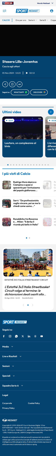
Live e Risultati (9, 356)
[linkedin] (29, 336)
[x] (22, 336)
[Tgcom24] (7, 3)
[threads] (35, 336)
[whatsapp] (16, 336)
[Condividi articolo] (5, 84)
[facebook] (3, 336)
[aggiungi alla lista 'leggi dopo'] (12, 84)
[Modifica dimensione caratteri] (19, 84)
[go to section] (51, 112)
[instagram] (10, 336)
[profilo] (52, 11)
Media (5, 346)
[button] (28, 11)
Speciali (6, 375)
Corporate (7, 403)
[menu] (4, 11)
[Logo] (28, 11)
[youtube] (41, 336)
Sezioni (6, 366)
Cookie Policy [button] (34, 403)
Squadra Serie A (10, 385)
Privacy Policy (8, 408)
